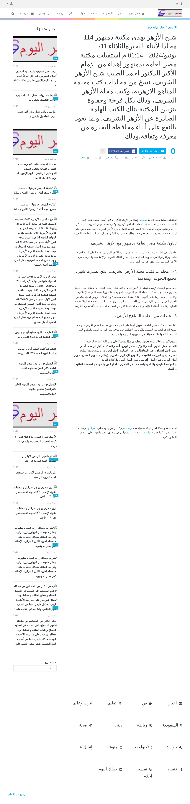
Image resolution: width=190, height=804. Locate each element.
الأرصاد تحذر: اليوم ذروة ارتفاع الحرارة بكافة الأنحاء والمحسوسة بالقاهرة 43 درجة (36, 441)
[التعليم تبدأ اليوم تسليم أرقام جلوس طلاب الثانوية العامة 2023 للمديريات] (35, 334)
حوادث (81, 13)
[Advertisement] (125, 195)
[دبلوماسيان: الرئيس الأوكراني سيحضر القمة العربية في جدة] (35, 458)
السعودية (108, 13)
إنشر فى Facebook (119, 151)
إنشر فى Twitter (149, 151)
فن (70, 13)
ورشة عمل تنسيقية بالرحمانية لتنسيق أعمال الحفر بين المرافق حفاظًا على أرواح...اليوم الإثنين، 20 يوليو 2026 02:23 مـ (35, 78)
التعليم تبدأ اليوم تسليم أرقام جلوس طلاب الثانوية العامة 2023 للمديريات (37, 351)
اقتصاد (94, 13)
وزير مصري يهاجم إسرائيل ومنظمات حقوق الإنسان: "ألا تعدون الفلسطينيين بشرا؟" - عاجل (36, 513)
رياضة (60, 13)
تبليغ (96, 157)
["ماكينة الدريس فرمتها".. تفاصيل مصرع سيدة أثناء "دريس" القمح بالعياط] (35, 190)
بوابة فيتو (153, 27)
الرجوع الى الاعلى (17, 794)
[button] (10, 3)
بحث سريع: (50, 662)
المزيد (26, 13)
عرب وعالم (45, 13)
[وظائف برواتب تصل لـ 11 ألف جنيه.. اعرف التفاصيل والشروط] (35, 97)
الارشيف (172, 27)
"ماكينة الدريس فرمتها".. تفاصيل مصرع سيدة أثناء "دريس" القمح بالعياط (35, 207)
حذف (83, 157)
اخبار (120, 13)
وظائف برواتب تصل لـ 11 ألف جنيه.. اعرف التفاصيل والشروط (37, 114)
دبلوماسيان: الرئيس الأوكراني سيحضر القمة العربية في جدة (36, 475)
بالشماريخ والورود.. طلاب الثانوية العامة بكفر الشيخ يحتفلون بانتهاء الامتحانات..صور (35, 389)
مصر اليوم (135, 13)
